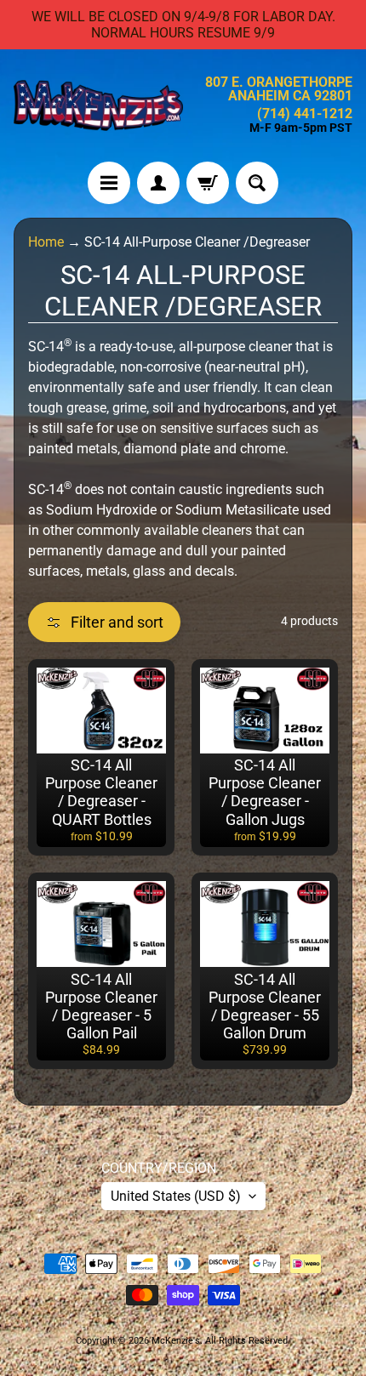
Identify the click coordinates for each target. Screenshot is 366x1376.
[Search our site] (257, 183)
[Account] (158, 183)
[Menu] (109, 183)
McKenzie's (176, 1340)
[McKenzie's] (98, 105)
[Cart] (207, 183)
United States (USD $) (176, 1196)
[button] (104, 622)
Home (46, 242)
